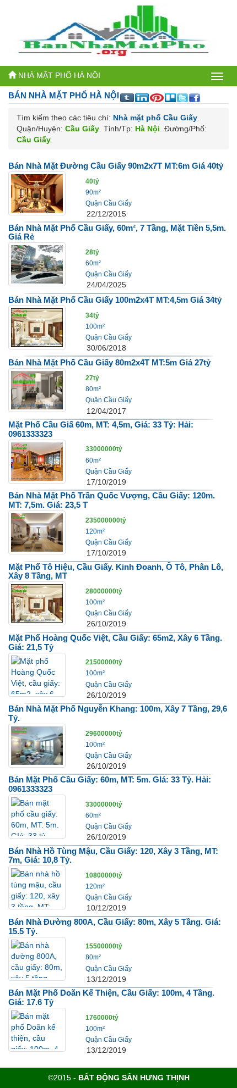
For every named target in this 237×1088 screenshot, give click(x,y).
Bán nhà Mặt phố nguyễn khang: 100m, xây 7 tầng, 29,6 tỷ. (117, 713)
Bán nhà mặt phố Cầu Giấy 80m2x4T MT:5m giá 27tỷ (109, 362)
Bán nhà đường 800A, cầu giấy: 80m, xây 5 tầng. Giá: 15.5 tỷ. (114, 926)
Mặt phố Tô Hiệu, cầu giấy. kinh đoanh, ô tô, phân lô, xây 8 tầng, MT (115, 571)
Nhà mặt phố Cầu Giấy (155, 117)
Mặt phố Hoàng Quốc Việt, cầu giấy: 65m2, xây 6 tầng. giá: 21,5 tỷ (115, 642)
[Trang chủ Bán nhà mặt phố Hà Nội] (114, 30)
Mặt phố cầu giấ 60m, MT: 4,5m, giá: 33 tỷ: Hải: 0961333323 (100, 429)
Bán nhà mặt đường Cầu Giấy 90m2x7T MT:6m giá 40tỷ (115, 165)
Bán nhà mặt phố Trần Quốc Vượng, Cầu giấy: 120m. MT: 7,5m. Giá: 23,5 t (111, 500)
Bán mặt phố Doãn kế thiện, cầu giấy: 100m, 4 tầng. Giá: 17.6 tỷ (111, 997)
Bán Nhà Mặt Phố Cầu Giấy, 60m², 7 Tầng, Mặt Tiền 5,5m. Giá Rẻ (117, 232)
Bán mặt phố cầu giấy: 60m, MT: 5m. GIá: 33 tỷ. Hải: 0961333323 (109, 784)
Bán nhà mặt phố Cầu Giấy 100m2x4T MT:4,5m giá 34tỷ (115, 299)
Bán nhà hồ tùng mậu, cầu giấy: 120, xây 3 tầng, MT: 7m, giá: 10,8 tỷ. (113, 855)
